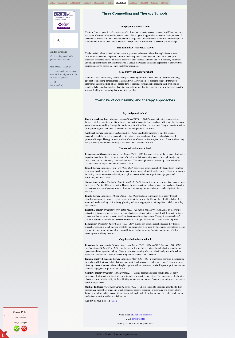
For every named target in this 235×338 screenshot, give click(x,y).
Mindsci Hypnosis (58, 52)
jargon (114, 301)
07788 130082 (138, 319)
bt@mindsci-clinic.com (141, 315)
